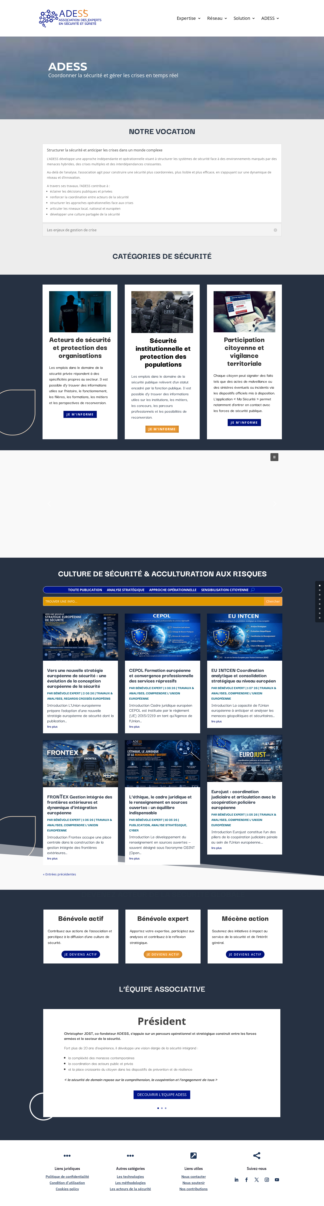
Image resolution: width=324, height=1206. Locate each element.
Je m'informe (80, 414)
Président (162, 1021)
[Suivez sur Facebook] (246, 1180)
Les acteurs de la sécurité (130, 1189)
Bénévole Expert (67, 693)
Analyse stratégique (125, 590)
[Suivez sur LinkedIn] (236, 1180)
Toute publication (85, 590)
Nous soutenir (193, 1182)
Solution (241, 18)
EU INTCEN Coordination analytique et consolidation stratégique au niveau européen (243, 675)
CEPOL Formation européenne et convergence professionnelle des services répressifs (161, 675)
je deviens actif (81, 954)
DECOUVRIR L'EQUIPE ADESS (161, 1094)
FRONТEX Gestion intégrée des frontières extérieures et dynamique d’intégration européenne (79, 804)
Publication (139, 824)
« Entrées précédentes (59, 874)
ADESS (267, 18)
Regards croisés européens (87, 698)
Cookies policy (67, 1189)
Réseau (214, 18)
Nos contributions (193, 1189)
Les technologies (130, 1176)
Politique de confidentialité (67, 1176)
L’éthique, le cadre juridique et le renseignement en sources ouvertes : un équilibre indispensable (160, 804)
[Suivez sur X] (257, 1180)
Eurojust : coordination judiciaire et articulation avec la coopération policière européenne (243, 799)
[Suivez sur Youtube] (277, 1180)
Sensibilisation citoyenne (224, 590)
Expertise (186, 18)
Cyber (134, 830)
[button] (274, 457)
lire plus (52, 726)
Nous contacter (193, 1176)
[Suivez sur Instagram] (267, 1180)
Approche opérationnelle (172, 590)
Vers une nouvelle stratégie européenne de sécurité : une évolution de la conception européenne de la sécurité (76, 677)
